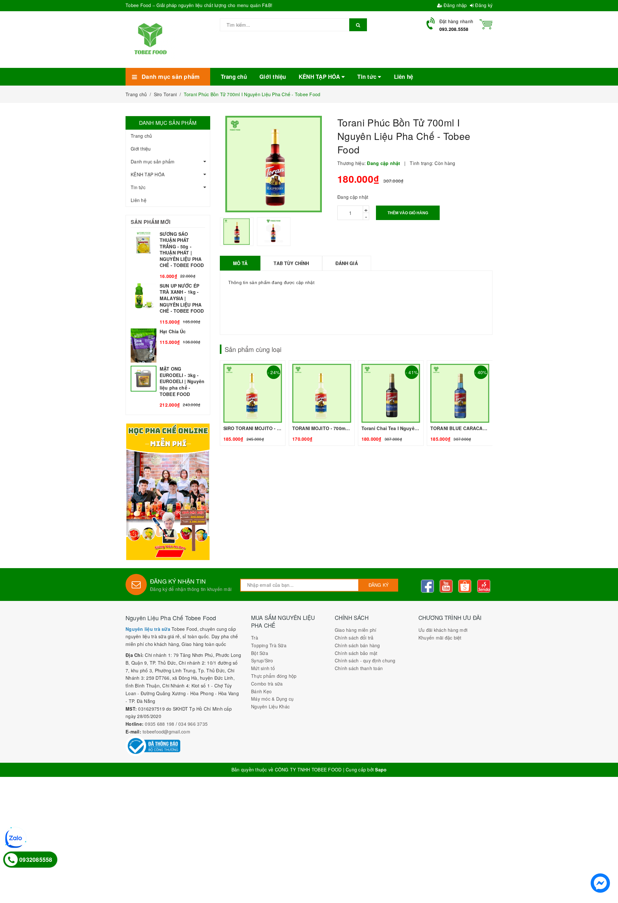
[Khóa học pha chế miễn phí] (168, 491)
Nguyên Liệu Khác (270, 706)
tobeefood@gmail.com (166, 731)
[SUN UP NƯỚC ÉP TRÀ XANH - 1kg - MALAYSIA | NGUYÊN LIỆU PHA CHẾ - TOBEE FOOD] (168, 304)
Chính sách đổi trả (354, 637)
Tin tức (138, 187)
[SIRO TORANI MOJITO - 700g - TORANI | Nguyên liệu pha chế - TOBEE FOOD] (252, 403)
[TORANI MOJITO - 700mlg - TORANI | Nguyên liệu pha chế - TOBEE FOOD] (321, 403)
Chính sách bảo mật (356, 653)
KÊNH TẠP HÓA (147, 174)
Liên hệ (138, 200)
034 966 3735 (193, 724)
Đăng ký (483, 5)
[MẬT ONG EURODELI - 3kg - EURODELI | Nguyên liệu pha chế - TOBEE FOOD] (168, 387)
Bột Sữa (259, 653)
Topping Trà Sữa (268, 645)
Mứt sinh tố (263, 668)
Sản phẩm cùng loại (253, 349)
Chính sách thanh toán (359, 668)
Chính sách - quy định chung (365, 660)
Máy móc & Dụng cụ (272, 699)
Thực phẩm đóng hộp (274, 676)
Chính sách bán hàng (357, 645)
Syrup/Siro (262, 660)
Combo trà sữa (267, 683)
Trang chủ (141, 136)
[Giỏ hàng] (486, 23)
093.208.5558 (454, 29)
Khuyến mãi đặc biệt (440, 637)
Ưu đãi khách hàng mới (442, 630)
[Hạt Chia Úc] (168, 345)
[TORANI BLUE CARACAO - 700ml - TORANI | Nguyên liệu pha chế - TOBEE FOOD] (459, 403)
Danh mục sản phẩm (152, 161)
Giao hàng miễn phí (356, 630)
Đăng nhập (454, 5)
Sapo (381, 769)
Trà (254, 637)
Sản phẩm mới (150, 222)
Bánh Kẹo (261, 691)
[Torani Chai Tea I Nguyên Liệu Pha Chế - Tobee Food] (390, 403)
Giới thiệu (141, 148)
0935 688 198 (159, 724)
